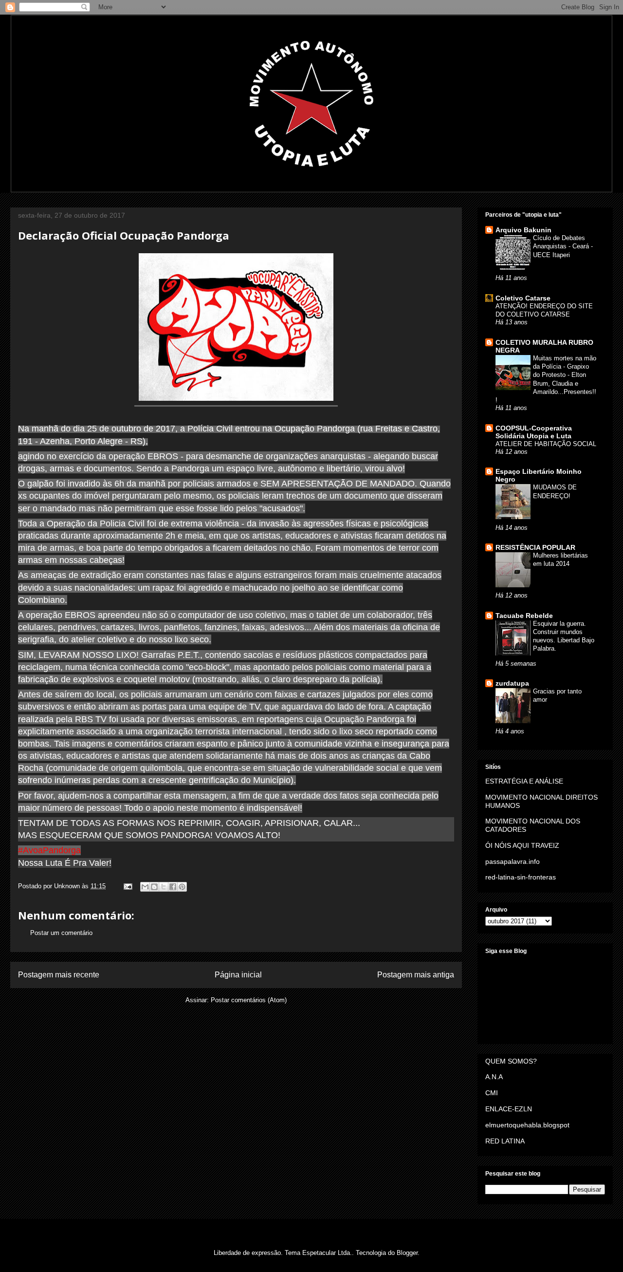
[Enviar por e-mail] (145, 887)
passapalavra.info (512, 861)
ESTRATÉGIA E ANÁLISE (524, 781)
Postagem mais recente (58, 975)
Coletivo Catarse (522, 298)
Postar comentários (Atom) (249, 1000)
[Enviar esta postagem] (127, 886)
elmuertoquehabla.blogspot (527, 1125)
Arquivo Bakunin (523, 230)
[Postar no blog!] (154, 887)
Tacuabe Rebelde (524, 615)
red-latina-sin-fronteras (520, 877)
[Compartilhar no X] (163, 887)
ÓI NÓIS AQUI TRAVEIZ (522, 845)
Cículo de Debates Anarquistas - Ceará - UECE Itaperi (563, 246)
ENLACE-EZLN (508, 1109)
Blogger (407, 1252)
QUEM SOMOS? (511, 1061)
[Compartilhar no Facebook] (173, 887)
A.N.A (494, 1077)
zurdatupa (512, 683)
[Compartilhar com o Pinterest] (182, 887)
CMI (491, 1093)
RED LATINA (505, 1141)
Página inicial (238, 975)
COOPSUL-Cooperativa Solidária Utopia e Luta (533, 432)
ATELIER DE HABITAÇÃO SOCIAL (545, 444)
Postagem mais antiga (415, 975)
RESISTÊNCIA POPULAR (535, 547)
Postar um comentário (61, 932)
